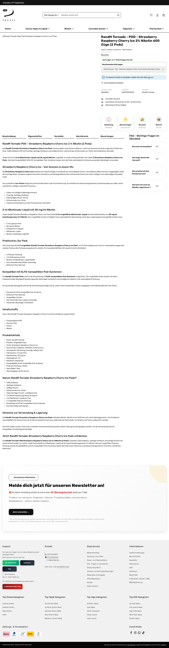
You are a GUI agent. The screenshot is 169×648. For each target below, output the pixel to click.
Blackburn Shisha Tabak (53, 618)
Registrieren (19, 2)
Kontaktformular (63, 567)
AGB (130, 567)
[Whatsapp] (139, 633)
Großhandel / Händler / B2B (139, 579)
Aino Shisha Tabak (51, 603)
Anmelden (7, 2)
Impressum (133, 571)
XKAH (4, 615)
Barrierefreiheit (134, 556)
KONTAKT (27, 563)
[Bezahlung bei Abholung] (38, 634)
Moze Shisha (7, 611)
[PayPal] (14, 634)
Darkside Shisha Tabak (53, 611)
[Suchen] (118, 15)
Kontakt (90, 582)
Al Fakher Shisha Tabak (53, 607)
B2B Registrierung (136, 582)
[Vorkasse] (22, 634)
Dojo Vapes (91, 607)
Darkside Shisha (8, 607)
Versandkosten (131, 645)
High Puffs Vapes (135, 611)
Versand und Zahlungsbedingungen (100, 571)
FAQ (9, 569)
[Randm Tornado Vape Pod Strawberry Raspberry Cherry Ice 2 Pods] (49, 81)
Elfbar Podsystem (93, 611)
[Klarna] (6, 634)
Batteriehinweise (93, 553)
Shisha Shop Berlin (94, 567)
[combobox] (88, 15)
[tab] (14, 136)
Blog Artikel (133, 575)
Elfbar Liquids (92, 615)
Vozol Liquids (91, 618)
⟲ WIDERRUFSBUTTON (12, 586)
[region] (49, 84)
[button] (148, 146)
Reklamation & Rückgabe (96, 575)
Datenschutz (134, 564)
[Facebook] (131, 633)
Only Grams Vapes (135, 607)
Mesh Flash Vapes (135, 615)
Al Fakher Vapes (92, 603)
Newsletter (133, 560)
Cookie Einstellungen (137, 553)
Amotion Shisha (8, 603)
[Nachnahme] (30, 634)
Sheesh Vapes (134, 618)
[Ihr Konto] (157, 15)
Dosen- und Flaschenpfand (97, 560)
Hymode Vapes (134, 603)
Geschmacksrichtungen (112, 64)
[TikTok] (143, 633)
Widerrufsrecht (92, 586)
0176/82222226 (52, 557)
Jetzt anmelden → (21, 512)
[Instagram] (135, 633)
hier (149, 77)
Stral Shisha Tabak (51, 615)
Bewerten (105, 55)
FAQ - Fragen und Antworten (97, 564)
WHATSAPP (12, 563)
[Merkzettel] (151, 15)
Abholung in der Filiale (95, 556)
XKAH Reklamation (93, 579)
